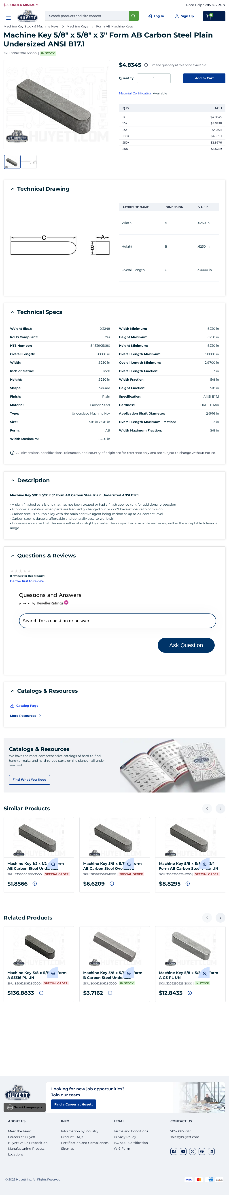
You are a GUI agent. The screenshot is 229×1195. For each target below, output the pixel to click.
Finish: (15, 396)
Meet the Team (19, 1131)
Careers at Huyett (22, 1137)
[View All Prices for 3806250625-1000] (112, 883)
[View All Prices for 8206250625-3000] (41, 993)
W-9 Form (122, 1149)
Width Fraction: (131, 379)
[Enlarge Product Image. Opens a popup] (52, 863)
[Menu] (8, 18)
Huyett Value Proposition (27, 1143)
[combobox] (92, 16)
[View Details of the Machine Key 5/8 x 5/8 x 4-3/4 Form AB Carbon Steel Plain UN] (190, 837)
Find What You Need (30, 780)
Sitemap (67, 1149)
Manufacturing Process (26, 1149)
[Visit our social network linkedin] (211, 1151)
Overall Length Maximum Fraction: (147, 422)
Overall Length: (22, 354)
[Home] (28, 16)
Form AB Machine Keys (114, 26)
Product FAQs (72, 1137)
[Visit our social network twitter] (192, 1151)
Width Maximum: (24, 439)
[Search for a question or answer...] (117, 620)
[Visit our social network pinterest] (202, 1151)
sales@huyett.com (184, 1137)
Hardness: (127, 405)
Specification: (130, 396)
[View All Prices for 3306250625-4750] (187, 883)
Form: (15, 430)
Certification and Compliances (84, 1143)
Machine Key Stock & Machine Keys (31, 26)
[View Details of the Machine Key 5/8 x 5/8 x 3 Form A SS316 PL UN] (39, 946)
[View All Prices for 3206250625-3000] (190, 993)
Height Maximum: (133, 337)
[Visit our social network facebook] (173, 1151)
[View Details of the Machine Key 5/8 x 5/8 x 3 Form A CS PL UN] (190, 946)
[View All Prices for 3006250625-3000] (110, 993)
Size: (14, 422)
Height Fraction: (132, 388)
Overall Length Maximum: (140, 354)
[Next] (220, 808)
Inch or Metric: (22, 371)
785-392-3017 (215, 5)
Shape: (15, 388)
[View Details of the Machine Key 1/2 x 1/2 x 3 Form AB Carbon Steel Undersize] (39, 837)
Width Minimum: (133, 329)
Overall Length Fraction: (138, 371)
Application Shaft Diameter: (142, 413)
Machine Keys (77, 26)
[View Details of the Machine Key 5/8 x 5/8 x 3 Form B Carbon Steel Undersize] (115, 946)
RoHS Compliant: (24, 337)
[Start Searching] (134, 16)
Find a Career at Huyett (73, 1104)
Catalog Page (27, 706)
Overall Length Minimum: (140, 363)
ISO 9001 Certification (131, 1143)
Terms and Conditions (131, 1131)
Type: (14, 413)
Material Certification (135, 93)
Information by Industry (79, 1131)
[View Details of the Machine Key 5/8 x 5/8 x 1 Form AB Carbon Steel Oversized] (115, 837)
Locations (15, 1154)
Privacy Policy (125, 1137)
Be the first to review (27, 581)
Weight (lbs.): (21, 329)
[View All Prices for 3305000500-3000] (35, 883)
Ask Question (186, 645)
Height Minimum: (133, 346)
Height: (16, 379)
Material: (17, 405)
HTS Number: (21, 346)
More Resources (23, 716)
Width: (15, 363)
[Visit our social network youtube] (183, 1151)
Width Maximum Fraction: (140, 430)
